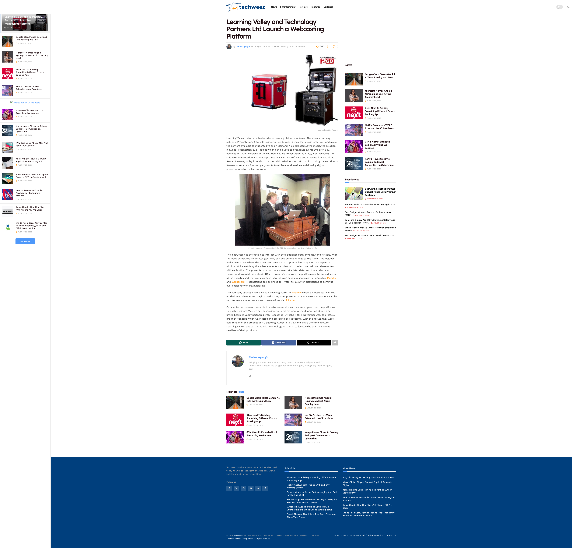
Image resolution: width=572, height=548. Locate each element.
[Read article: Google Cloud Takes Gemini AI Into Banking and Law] (235, 402)
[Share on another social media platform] (335, 342)
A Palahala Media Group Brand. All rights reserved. (248, 539)
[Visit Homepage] (246, 6)
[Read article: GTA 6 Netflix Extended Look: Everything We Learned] (235, 437)
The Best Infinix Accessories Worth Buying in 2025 (370, 204)
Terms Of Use (340, 535)
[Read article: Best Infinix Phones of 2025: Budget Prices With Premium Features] (354, 193)
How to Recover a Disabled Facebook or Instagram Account (29, 193)
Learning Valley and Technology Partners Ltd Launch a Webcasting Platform (23, 20)
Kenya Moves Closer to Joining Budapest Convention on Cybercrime (31, 129)
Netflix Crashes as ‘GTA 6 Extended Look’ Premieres (29, 87)
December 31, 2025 (374, 199)
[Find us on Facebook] (229, 488)
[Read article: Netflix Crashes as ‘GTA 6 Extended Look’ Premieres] (293, 420)
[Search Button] (568, 7)
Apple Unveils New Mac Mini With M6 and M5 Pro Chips (30, 208)
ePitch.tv (296, 292)
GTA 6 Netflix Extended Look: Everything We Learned (30, 111)
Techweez (237, 535)
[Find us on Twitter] (236, 488)
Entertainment (288, 7)
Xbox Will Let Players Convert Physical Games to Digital (31, 160)
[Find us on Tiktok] (265, 488)
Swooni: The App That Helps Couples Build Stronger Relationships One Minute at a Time (309, 508)
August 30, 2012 (262, 46)
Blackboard (238, 281)
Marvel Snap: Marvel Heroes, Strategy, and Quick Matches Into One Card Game (312, 501)
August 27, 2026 (313, 442)
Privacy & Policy (375, 535)
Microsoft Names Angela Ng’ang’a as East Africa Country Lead (32, 55)
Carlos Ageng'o (243, 46)
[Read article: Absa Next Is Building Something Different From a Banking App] (235, 420)
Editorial (328, 7)
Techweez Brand (357, 535)
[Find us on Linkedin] (258, 488)
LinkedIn (290, 300)
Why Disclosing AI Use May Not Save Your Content (32, 144)
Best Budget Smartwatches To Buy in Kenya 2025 (369, 235)
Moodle (331, 278)
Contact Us (391, 535)
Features (315, 7)
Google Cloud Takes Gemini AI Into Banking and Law (31, 38)
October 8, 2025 (361, 215)
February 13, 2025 (354, 238)
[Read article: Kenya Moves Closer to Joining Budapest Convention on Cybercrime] (293, 437)
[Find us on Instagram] (243, 488)
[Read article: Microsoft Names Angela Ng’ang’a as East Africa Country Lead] (293, 402)
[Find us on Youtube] (251, 488)
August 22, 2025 (362, 231)
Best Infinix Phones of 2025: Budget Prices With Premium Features (380, 191)
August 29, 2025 (379, 223)
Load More (25, 241)
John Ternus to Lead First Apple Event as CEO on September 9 (32, 176)
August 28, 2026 (255, 405)
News (274, 7)
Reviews (303, 7)
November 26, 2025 (354, 207)
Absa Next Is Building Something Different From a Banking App (30, 72)
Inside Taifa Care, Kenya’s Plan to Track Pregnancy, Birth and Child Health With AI (31, 226)
